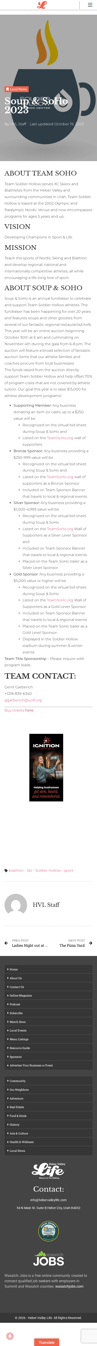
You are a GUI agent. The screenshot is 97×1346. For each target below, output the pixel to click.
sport (68, 870)
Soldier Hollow (48, 870)
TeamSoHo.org (60, 438)
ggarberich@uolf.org (23, 700)
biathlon (16, 870)
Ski (29, 870)
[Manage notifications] (10, 1336)
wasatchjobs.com (69, 1286)
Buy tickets (19, 710)
